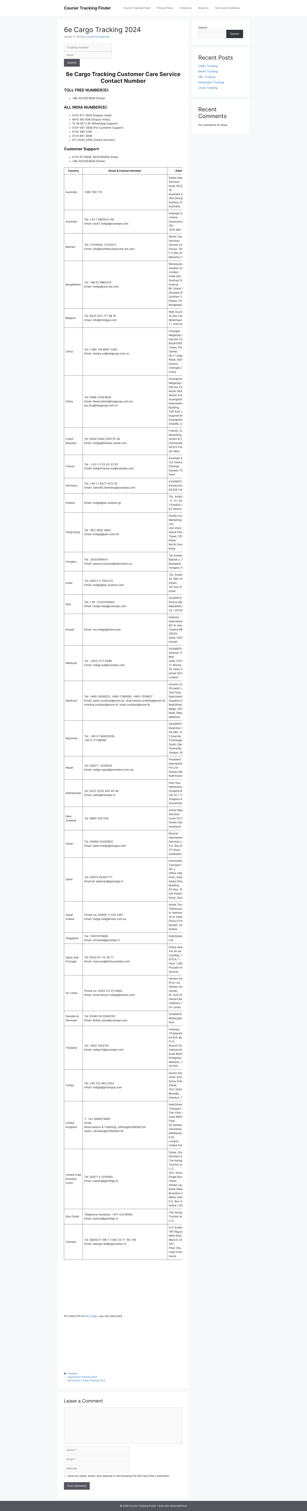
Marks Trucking (208, 71)
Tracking (72, 1373)
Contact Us (185, 7)
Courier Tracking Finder (87, 8)
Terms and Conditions (227, 7)
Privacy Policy (165, 7)
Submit (71, 62)
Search (202, 27)
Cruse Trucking (207, 87)
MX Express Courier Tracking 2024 (86, 1380)
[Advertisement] (123, 1290)
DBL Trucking (206, 76)
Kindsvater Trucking (211, 82)
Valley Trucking (208, 66)
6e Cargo (91, 1316)
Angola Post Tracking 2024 (82, 1376)
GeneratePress (178, 1505)
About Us (203, 7)
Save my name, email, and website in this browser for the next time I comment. (118, 1476)
